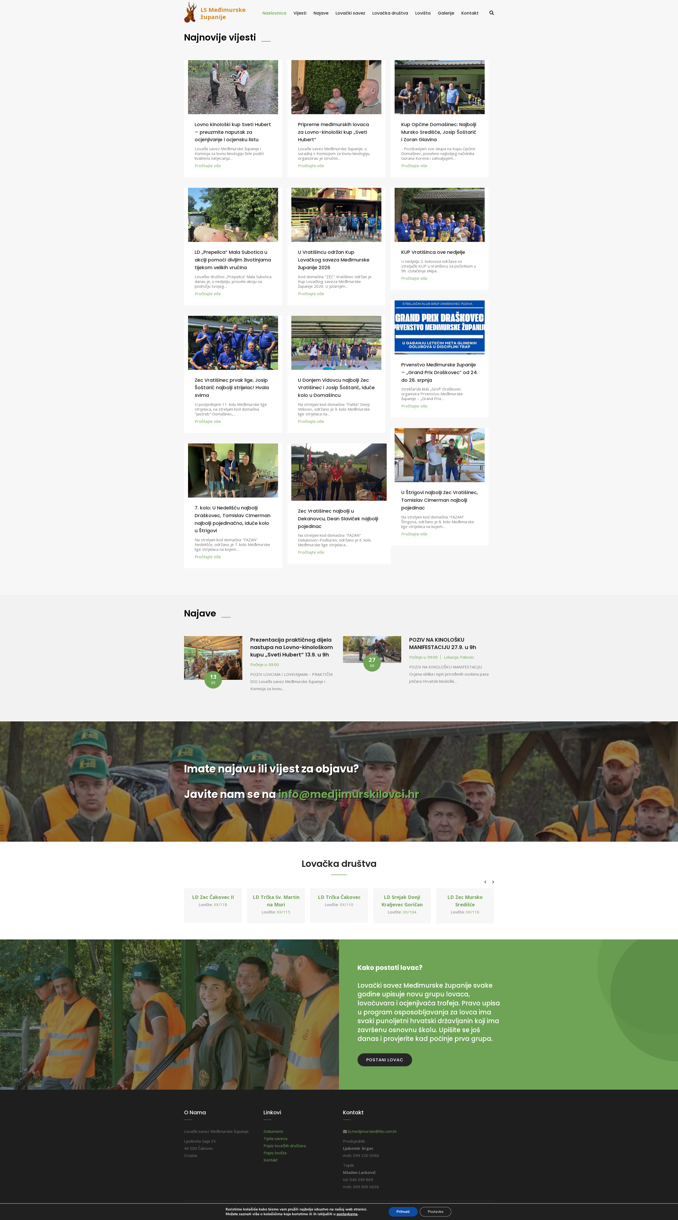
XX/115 (220, 912)
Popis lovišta (275, 1152)
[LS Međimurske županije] (192, 11)
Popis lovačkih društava (285, 1145)
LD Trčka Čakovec (276, 897)
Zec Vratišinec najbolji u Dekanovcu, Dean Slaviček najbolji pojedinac (338, 519)
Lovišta (423, 13)
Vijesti (299, 13)
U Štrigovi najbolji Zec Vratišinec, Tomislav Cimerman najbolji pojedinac (439, 500)
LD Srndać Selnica (465, 897)
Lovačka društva (390, 13)
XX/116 (409, 912)
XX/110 (283, 904)
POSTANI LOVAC (384, 1060)
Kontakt (470, 13)
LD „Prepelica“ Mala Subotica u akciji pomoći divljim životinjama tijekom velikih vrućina (233, 260)
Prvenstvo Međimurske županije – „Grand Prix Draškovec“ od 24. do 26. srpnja (439, 372)
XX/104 (346, 912)
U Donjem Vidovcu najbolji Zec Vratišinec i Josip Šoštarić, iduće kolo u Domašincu (336, 388)
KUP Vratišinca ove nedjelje (433, 252)
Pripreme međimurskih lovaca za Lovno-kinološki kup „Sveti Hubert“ (333, 132)
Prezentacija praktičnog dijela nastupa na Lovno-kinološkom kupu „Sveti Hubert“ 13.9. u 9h (291, 647)
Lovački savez (350, 13)
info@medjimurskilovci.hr (348, 794)
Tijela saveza (275, 1138)
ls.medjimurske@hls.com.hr (372, 1131)
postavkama (347, 1214)
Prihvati (403, 1211)
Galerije (446, 13)
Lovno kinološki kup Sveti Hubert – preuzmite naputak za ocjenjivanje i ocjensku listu (233, 132)
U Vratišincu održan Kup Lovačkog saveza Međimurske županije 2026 (333, 260)
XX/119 (472, 904)
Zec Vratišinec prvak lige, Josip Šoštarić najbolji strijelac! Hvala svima (232, 388)
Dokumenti (273, 1131)
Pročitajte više (208, 165)
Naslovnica (274, 13)
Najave (321, 13)
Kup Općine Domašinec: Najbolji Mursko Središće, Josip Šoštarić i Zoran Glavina (438, 132)
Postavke (435, 1211)
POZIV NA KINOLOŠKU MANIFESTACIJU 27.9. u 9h (442, 643)
